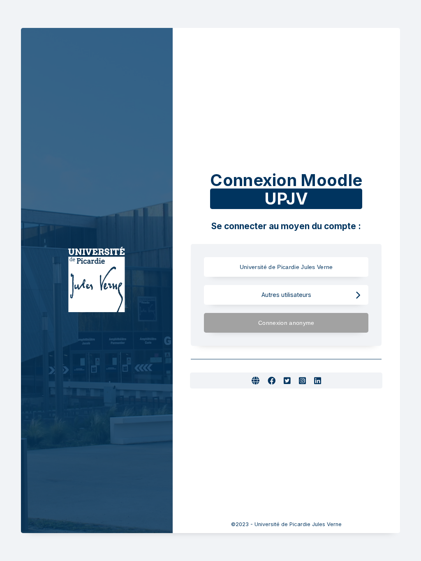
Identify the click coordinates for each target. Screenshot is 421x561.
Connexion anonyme (286, 323)
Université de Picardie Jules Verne (286, 267)
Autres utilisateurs (286, 294)
